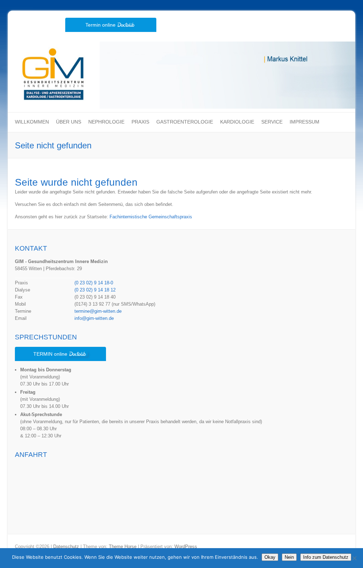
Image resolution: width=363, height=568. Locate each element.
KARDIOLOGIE (237, 122)
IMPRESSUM (304, 122)
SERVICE (272, 122)
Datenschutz (66, 546)
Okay (269, 557)
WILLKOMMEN (32, 122)
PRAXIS (140, 122)
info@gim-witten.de (94, 318)
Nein (289, 557)
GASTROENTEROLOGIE (184, 122)
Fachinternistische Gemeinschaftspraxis (151, 216)
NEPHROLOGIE (106, 122)
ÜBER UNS (68, 122)
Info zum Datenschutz (325, 557)
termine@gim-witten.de (98, 311)
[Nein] (354, 558)
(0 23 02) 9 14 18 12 (95, 290)
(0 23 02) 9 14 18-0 (93, 282)
